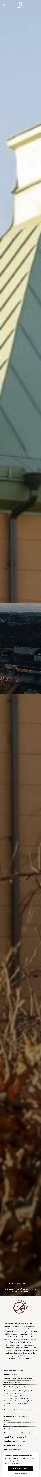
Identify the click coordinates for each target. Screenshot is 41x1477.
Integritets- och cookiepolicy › (13, 1463)
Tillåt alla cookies (20, 1468)
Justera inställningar (20, 1473)
